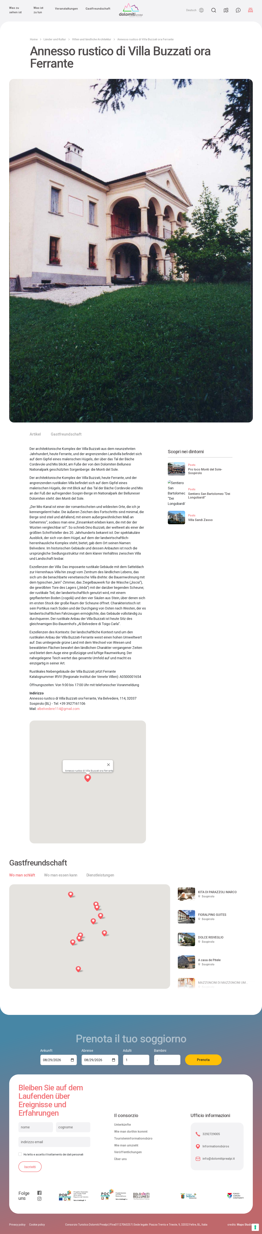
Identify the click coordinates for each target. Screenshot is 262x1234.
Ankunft (46, 1050)
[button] (195, 10)
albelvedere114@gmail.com (58, 709)
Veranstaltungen (66, 8)
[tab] (22, 875)
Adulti (127, 1050)
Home (34, 39)
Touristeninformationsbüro (133, 1138)
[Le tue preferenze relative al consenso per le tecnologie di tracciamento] (255, 1227)
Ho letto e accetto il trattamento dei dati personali (53, 1154)
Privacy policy (17, 1224)
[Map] (226, 10)
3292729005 (211, 1134)
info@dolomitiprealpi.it (219, 1158)
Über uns (120, 1159)
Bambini (160, 1050)
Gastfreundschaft (98, 8)
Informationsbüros (216, 1146)
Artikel (35, 434)
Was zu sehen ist (15, 10)
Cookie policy (37, 1224)
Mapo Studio (245, 1224)
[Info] (238, 10)
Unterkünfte (122, 1124)
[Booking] (250, 10)
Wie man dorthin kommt (130, 1131)
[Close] (108, 764)
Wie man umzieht (126, 1145)
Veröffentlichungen (128, 1152)
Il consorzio (126, 1115)
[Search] (213, 10)
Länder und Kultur (55, 39)
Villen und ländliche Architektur (91, 39)
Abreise (87, 1050)
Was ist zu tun (38, 10)
